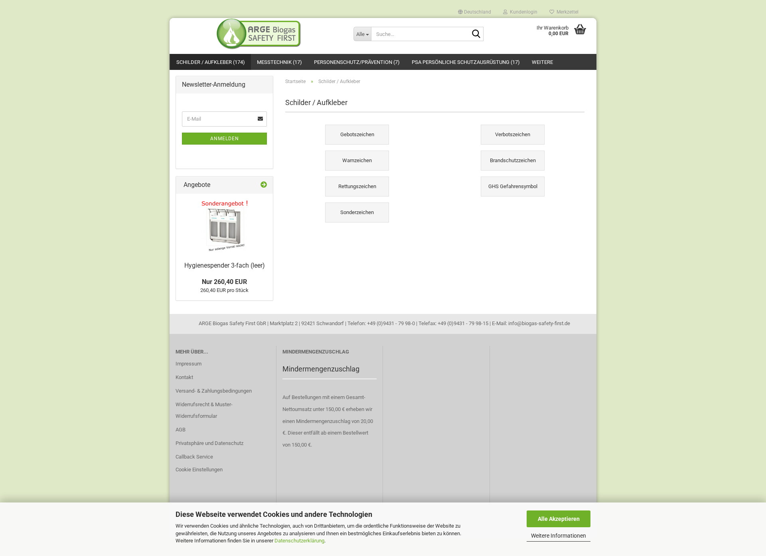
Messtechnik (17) (279, 62)
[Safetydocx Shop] (259, 34)
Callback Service (194, 457)
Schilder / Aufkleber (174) (210, 62)
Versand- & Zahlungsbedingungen (214, 391)
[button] (474, 10)
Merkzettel (566, 11)
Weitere (542, 62)
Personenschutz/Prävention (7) (357, 62)
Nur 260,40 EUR (224, 282)
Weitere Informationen (558, 535)
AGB (181, 430)
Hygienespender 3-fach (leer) (224, 265)
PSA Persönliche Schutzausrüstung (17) (466, 62)
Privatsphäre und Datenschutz (209, 443)
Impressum (188, 364)
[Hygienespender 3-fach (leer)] (224, 226)
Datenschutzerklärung (299, 541)
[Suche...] (476, 34)
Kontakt (184, 377)
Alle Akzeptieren (559, 519)
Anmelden (224, 138)
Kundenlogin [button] (522, 11)
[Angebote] (264, 185)
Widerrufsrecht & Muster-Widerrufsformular (204, 410)
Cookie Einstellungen (199, 470)
